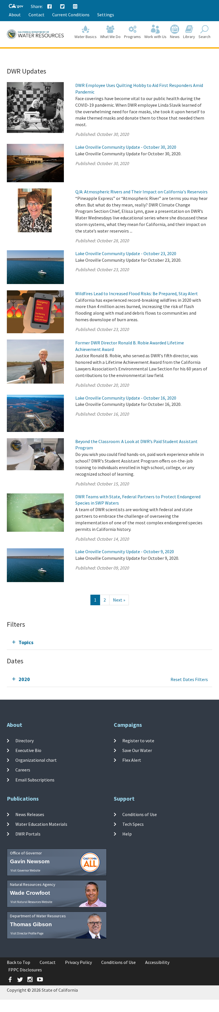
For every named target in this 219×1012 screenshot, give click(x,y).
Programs (132, 36)
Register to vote (138, 740)
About (15, 14)
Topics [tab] (26, 642)
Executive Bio (28, 750)
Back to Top (18, 962)
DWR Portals (27, 834)
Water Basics (85, 36)
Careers (22, 770)
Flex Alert (131, 760)
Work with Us (155, 36)
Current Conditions (71, 14)
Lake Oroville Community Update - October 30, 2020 (125, 147)
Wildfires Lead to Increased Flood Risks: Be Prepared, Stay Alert (136, 293)
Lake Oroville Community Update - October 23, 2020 (125, 253)
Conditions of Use (139, 814)
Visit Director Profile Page (27, 933)
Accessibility (157, 962)
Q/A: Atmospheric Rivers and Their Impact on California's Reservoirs (141, 192)
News (175, 36)
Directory (24, 740)
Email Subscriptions (34, 780)
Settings (105, 14)
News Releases (29, 814)
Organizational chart (36, 760)
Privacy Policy (78, 962)
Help (127, 834)
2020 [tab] (24, 679)
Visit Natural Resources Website (31, 902)
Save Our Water (137, 750)
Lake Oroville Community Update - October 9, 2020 (124, 551)
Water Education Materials (41, 824)
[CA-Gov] (16, 6)
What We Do (110, 36)
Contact (36, 14)
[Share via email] (75, 6)
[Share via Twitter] (62, 6)
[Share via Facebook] (49, 6)
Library (189, 36)
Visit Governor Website (25, 870)
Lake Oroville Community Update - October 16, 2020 (125, 398)
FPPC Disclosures (25, 970)
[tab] (109, 642)
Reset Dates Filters (189, 679)
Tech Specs (133, 824)
